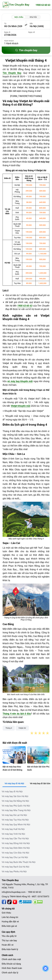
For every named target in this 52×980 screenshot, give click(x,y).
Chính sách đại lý (10, 972)
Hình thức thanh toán (12, 968)
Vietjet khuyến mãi (20, 406)
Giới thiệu (6, 912)
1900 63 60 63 (43, 5)
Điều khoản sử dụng (11, 963)
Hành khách (9, 41)
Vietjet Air (22, 728)
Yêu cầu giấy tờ (9, 936)
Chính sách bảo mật (11, 959)
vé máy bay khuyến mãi (20, 381)
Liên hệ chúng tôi (10, 917)
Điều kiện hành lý (10, 949)
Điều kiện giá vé (9, 926)
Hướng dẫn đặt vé (10, 921)
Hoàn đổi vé (7, 945)
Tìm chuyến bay (28, 50)
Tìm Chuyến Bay (12, 73)
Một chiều (18, 17)
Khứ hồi (33, 17)
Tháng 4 (8, 728)
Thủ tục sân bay (9, 940)
